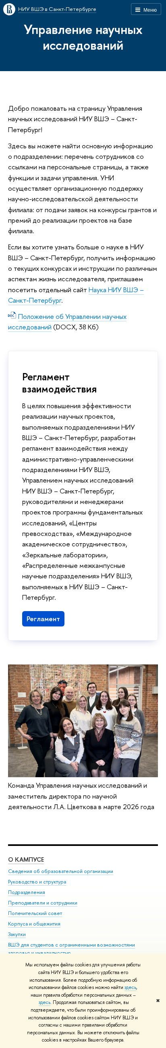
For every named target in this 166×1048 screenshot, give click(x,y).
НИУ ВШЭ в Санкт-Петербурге (57, 9)
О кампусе (26, 859)
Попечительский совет (35, 913)
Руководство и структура (37, 881)
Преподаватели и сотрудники (42, 902)
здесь (130, 987)
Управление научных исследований (83, 37)
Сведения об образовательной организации (60, 871)
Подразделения (26, 892)
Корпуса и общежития (34, 923)
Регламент (43, 618)
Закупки (17, 934)
